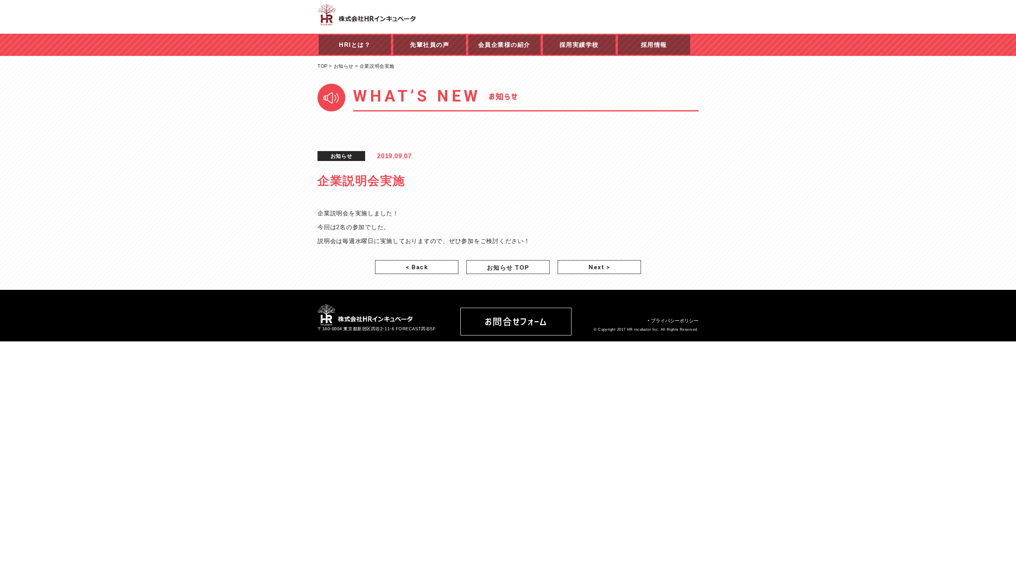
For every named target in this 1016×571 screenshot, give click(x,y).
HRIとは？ (355, 44)
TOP (323, 66)
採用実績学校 (579, 44)
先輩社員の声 (429, 44)
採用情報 (654, 44)
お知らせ (344, 66)
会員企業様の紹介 (504, 44)
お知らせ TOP (508, 267)
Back (417, 267)
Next (599, 267)
